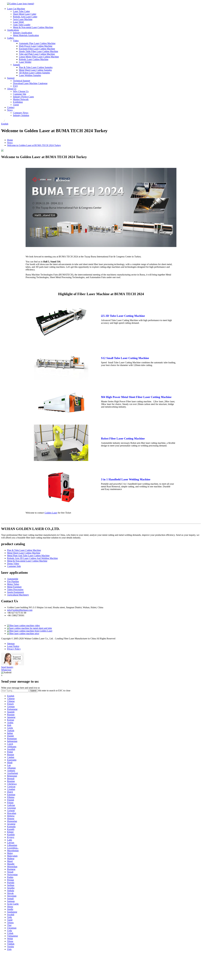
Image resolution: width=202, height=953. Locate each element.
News (10, 110)
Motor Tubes (13, 584)
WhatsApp (6, 670)
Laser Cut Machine (16, 8)
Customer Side (14, 566)
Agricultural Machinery (18, 595)
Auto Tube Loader (21, 24)
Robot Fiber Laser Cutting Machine (123, 438)
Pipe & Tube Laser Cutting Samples (35, 67)
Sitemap (11, 643)
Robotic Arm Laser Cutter (25, 16)
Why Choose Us (21, 91)
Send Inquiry (7, 667)
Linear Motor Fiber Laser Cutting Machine (39, 56)
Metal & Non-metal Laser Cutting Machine (33, 27)
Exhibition (18, 102)
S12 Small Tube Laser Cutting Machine (125, 358)
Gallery (10, 38)
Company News (20, 112)
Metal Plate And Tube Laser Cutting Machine (28, 555)
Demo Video (13, 563)
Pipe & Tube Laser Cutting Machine (24, 550)
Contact (10, 107)
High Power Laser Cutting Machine (35, 46)
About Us (11, 88)
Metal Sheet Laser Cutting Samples (35, 70)
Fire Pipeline (13, 581)
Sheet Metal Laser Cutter (24, 14)
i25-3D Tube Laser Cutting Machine (123, 315)
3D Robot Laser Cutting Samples (34, 72)
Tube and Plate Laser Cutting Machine (37, 54)
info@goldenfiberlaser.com (19, 610)
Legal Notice (13, 646)
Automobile (12, 579)
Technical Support (21, 80)
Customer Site (19, 94)
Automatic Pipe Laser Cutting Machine (37, 43)
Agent (16, 104)
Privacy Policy (14, 649)
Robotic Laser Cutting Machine (33, 59)
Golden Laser (51, 512)
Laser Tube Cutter (21, 11)
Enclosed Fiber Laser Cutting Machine (37, 48)
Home (10, 140)
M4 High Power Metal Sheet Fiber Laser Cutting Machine (136, 397)
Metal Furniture (14, 587)
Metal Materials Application (26, 35)
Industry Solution (21, 115)
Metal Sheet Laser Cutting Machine (23, 553)
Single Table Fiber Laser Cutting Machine (38, 51)
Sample (16, 64)
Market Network (21, 99)
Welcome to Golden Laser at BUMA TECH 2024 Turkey (34, 145)
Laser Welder (25, 62)
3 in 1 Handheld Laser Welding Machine (125, 479)
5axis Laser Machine (22, 19)
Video (16, 40)
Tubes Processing (15, 589)
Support (10, 78)
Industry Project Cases (23, 96)
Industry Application (22, 32)
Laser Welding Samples (30, 75)
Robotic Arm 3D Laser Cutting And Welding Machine (32, 558)
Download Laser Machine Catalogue (30, 83)
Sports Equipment (15, 592)
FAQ (15, 86)
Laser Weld (18, 22)
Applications (13, 30)
